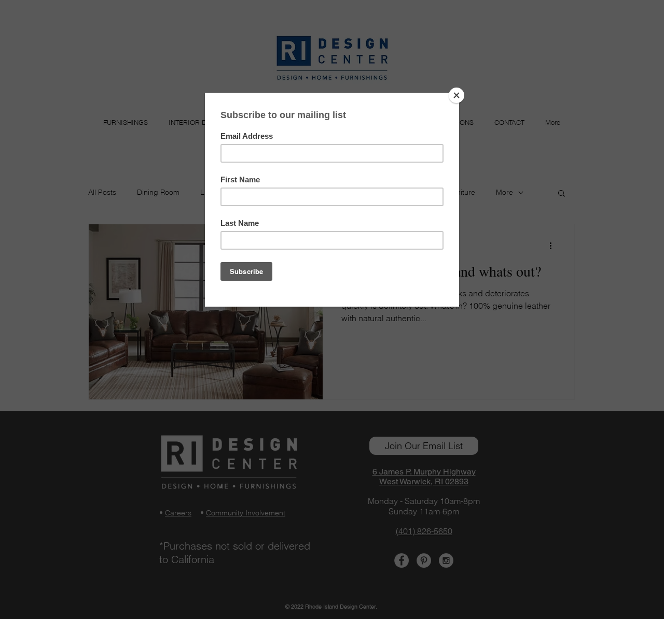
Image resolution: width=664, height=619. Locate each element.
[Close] (456, 95)
